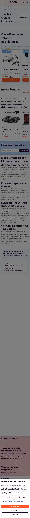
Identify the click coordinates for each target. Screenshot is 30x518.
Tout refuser (15, 514)
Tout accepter (15, 506)
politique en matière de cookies (14, 501)
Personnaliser (15, 510)
